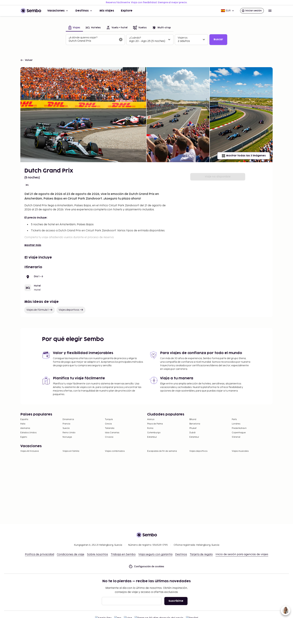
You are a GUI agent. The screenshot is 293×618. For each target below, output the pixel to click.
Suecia (66, 428)
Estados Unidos (28, 432)
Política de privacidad (39, 554)
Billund (192, 419)
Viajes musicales (240, 451)
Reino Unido (69, 432)
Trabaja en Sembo (123, 554)
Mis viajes (107, 10)
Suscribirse (176, 601)
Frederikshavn (239, 428)
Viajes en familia (71, 451)
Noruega (67, 437)
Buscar (218, 39)
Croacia (109, 437)
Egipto (23, 437)
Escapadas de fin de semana (162, 451)
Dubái (192, 432)
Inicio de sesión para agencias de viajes (242, 554)
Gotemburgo (154, 432)
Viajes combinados (115, 451)
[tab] (74, 28)
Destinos (82, 10)
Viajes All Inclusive (29, 451)
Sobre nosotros (97, 554)
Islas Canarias (112, 432)
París (234, 419)
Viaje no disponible (218, 177)
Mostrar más (32, 245)
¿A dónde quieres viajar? (83, 37)
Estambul (152, 437)
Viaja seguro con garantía (155, 554)
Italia (22, 424)
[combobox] (93, 41)
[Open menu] (270, 10)
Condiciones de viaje (70, 554)
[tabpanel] (146, 39)
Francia (66, 424)
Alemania (25, 428)
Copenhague (239, 432)
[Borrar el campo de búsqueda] (121, 39)
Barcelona (194, 424)
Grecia (108, 424)
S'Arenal (236, 437)
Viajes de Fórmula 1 (37, 309)
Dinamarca (68, 419)
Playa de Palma (155, 424)
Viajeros (182, 37)
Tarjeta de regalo (201, 554)
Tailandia (109, 428)
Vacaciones (56, 10)
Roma (150, 428)
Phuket (193, 428)
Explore (126, 10)
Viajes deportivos (69, 309)
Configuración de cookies (149, 566)
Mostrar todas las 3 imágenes (246, 156)
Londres (236, 424)
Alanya (150, 419)
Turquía (109, 419)
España (24, 419)
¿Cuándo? (135, 37)
